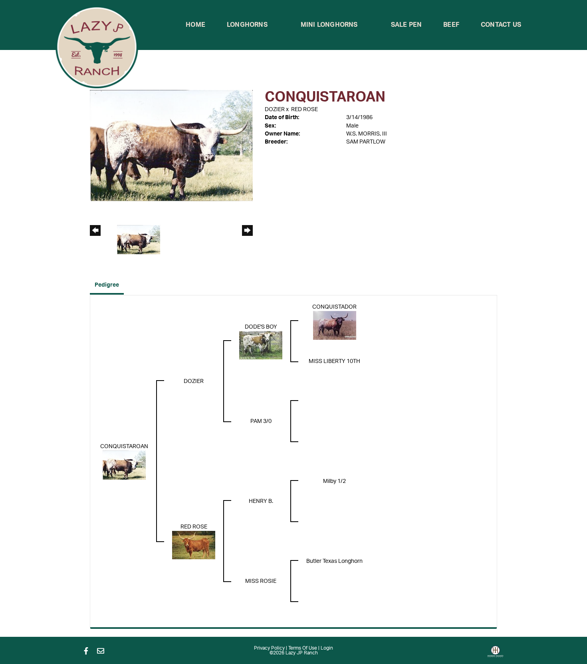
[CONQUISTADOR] (334, 325)
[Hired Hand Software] (495, 654)
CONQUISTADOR (334, 307)
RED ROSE (304, 109)
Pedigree (107, 285)
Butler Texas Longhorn (334, 561)
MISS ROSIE (260, 581)
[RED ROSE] (193, 545)
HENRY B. (261, 501)
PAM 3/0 (261, 421)
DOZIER (275, 109)
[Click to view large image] (171, 145)
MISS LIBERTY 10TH (334, 361)
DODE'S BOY (261, 327)
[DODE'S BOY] (260, 345)
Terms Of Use (302, 648)
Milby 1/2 (334, 481)
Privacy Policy (269, 648)
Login (327, 648)
